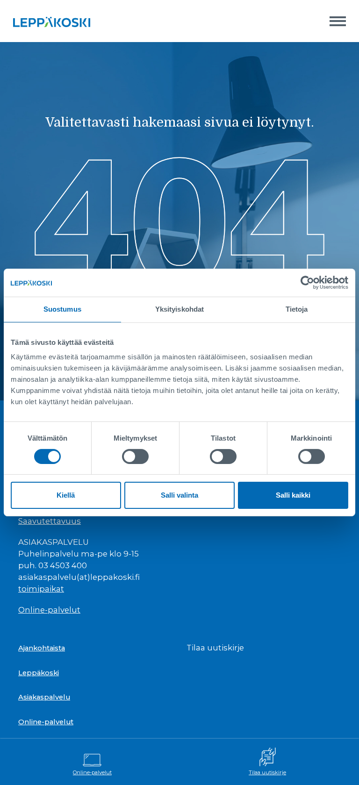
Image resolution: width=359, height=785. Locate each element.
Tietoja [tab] (297, 309)
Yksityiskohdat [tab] (179, 309)
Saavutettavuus (49, 521)
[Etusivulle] (51, 21)
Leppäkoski (38, 673)
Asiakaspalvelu (44, 697)
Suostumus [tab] (62, 309)
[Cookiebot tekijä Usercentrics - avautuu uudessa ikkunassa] (307, 283)
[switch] (135, 456)
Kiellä (66, 495)
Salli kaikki (293, 495)
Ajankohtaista (41, 648)
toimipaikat (41, 588)
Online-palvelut (92, 772)
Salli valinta (179, 495)
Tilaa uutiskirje (267, 772)
